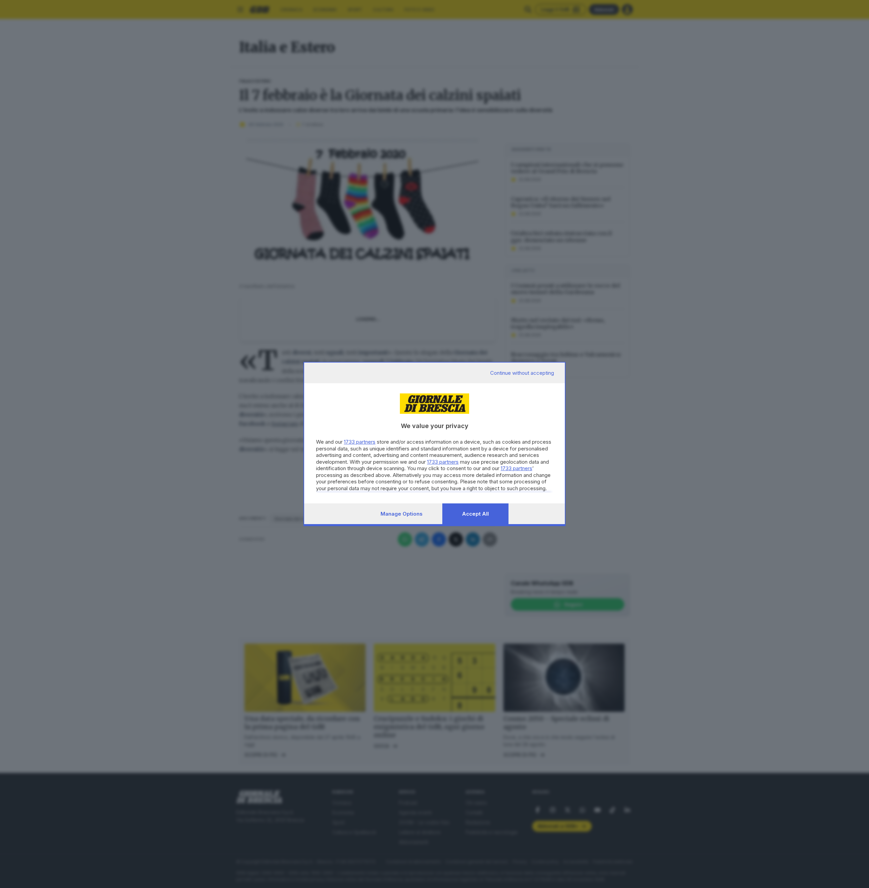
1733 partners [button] (359, 442)
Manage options (402, 514)
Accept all (475, 514)
